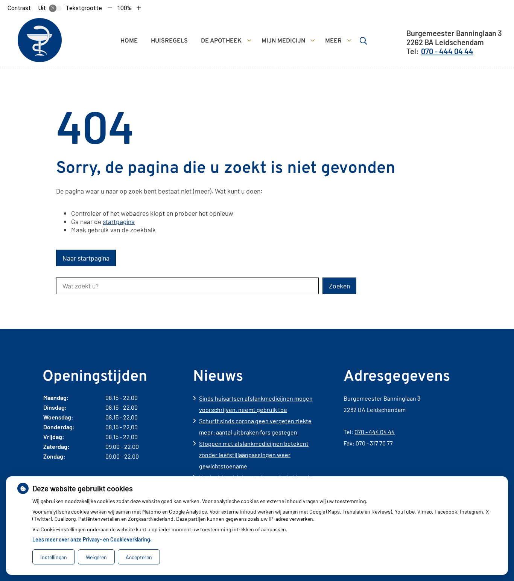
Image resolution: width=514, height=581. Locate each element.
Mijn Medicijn (283, 41)
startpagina (119, 221)
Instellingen (53, 557)
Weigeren (96, 557)
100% (124, 8)
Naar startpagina (85, 258)
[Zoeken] (363, 40)
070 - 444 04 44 (374, 431)
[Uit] (55, 8)
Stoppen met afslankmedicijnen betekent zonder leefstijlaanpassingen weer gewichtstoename (254, 455)
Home (129, 41)
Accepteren (139, 557)
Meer (333, 41)
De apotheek (221, 41)
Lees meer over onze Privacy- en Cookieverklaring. (92, 539)
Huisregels (169, 41)
